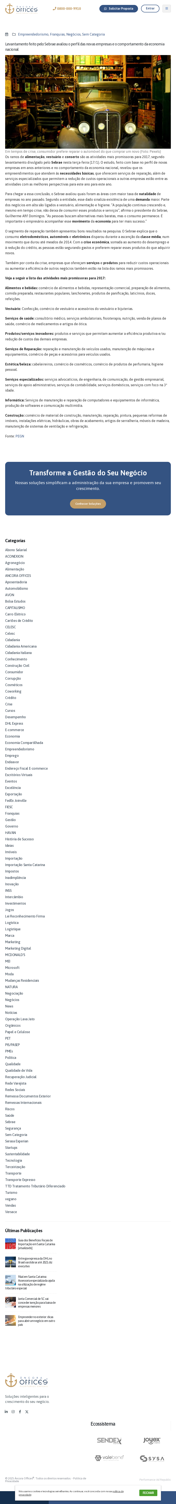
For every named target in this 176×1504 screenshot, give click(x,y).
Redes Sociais (15, 1090)
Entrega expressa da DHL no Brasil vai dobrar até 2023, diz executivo (35, 1262)
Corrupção (13, 678)
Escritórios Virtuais (18, 775)
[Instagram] (13, 1412)
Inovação (12, 884)
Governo (11, 826)
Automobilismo (16, 588)
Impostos (12, 871)
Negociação (14, 993)
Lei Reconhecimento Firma (25, 916)
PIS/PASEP (12, 1045)
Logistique (13, 929)
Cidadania (12, 640)
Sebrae (10, 1122)
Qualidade (12, 1064)
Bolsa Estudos (15, 601)
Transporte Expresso (20, 1180)
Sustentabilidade (17, 1154)
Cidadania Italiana (18, 653)
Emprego (12, 755)
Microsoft (12, 968)
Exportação (13, 794)
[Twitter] (27, 1412)
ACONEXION (14, 556)
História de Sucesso (19, 839)
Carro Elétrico (15, 614)
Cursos (10, 710)
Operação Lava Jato (20, 1019)
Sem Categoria (93, 34)
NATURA (11, 987)
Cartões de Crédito (19, 621)
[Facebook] (20, 1412)
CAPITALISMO (15, 608)
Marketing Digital (18, 948)
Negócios (73, 34)
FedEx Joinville (16, 800)
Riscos (10, 1109)
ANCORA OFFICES (18, 576)
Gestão (10, 820)
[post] (10, 1243)
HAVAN (10, 833)
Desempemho (15, 717)
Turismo (11, 1192)
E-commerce (14, 730)
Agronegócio (15, 563)
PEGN (19, 436)
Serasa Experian (16, 1141)
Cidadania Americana (20, 646)
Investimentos (15, 903)
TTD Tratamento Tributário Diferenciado (35, 1186)
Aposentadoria (16, 582)
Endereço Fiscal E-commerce (26, 768)
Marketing (12, 942)
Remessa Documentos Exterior (28, 1096)
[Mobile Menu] (166, 8)
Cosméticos (14, 685)
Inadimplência (15, 878)
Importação (14, 858)
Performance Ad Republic (155, 1479)
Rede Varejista (15, 1083)
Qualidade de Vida (18, 1070)
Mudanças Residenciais (22, 980)
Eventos (11, 781)
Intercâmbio (14, 897)
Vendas (10, 1205)
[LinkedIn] (6, 1412)
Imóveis (11, 852)
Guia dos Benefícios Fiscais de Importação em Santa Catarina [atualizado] (36, 1244)
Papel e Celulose (17, 1032)
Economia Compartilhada (24, 743)
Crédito (10, 698)
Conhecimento (16, 659)
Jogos (9, 910)
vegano (11, 1199)
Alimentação (14, 569)
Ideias (9, 845)
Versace (11, 1212)
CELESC (10, 627)
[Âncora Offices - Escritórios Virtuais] (21, 8)
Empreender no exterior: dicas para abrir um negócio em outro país (36, 1320)
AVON (9, 595)
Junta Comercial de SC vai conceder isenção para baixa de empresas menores (37, 1302)
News (9, 1006)
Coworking (13, 691)
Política (10, 1058)
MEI (7, 961)
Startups (11, 1147)
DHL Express (14, 723)
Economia (12, 736)
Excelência (13, 788)
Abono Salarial (16, 550)
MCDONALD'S (15, 955)
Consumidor (14, 672)
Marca (9, 935)
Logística (11, 923)
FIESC (9, 807)
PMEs (9, 1051)
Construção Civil (17, 665)
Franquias (57, 34)
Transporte (13, 1173)
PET (8, 1038)
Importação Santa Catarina (25, 865)
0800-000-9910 (68, 8)
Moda (9, 974)
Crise (8, 704)
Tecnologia (13, 1160)
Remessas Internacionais (23, 1102)
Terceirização (15, 1167)
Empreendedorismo (33, 34)
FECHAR (148, 1493)
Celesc (10, 633)
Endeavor (12, 762)
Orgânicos (12, 1025)
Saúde (9, 1115)
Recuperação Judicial (20, 1077)
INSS (8, 890)
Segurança (13, 1128)
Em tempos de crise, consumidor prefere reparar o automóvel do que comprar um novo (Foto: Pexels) (83, 151)
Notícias (11, 1013)
